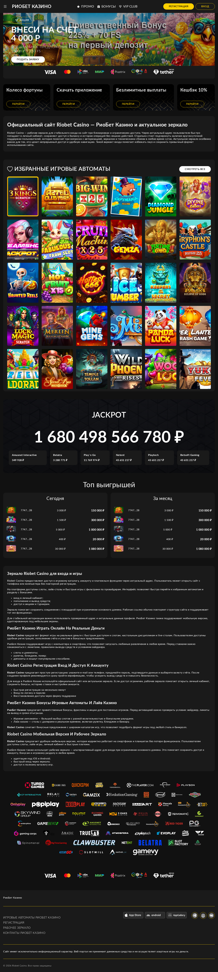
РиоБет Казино (32, 6)
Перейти (18, 104)
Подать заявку (28, 59)
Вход (205, 6)
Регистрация (178, 6)
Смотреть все (195, 169)
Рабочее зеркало (17, 927)
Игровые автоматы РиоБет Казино (31, 917)
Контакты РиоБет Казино (24, 933)
